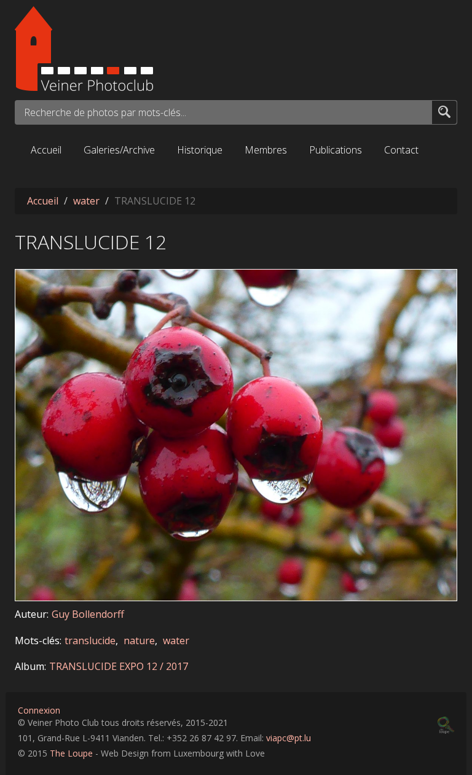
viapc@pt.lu (288, 738)
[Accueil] (236, 48)
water (86, 201)
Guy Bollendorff (88, 614)
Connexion (39, 710)
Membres (266, 150)
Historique (199, 150)
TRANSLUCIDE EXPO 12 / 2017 (118, 666)
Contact (401, 150)
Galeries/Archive (119, 150)
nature (139, 640)
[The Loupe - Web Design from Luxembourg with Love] (446, 725)
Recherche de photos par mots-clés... (105, 112)
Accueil (46, 150)
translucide (90, 640)
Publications (335, 150)
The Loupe (71, 753)
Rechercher (444, 111)
